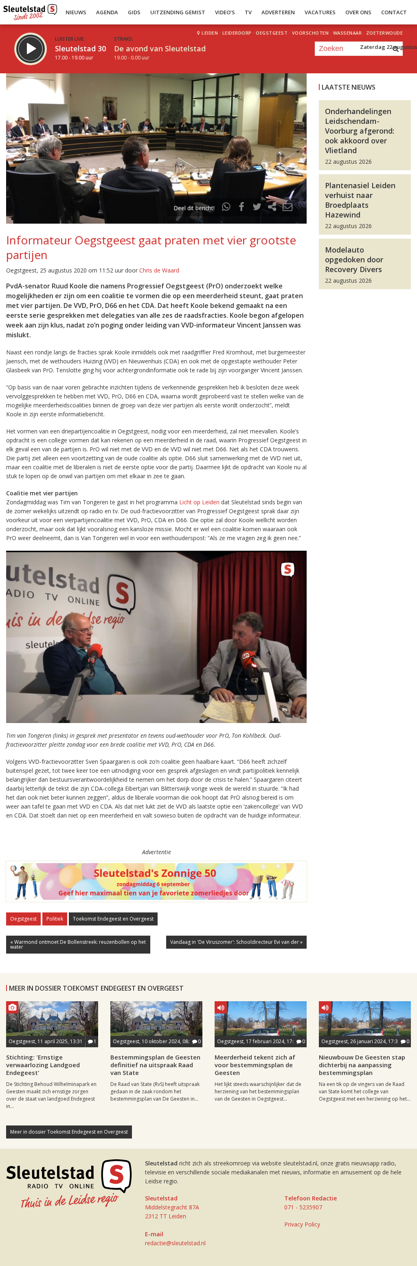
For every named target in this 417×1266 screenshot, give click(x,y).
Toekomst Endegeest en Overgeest (113, 918)
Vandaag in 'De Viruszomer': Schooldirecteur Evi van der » (236, 942)
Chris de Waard (159, 270)
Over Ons (358, 12)
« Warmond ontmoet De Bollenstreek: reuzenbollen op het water (78, 944)
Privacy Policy (302, 1224)
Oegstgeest (23, 918)
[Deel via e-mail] (287, 208)
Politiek (54, 918)
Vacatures (320, 12)
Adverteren (278, 12)
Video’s (225, 12)
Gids (134, 12)
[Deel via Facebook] (242, 208)
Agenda (107, 12)
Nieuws (76, 12)
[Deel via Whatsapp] (226, 208)
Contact (394, 12)
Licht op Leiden (199, 502)
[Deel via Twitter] (257, 208)
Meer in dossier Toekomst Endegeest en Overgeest (69, 1131)
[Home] (30, 10)
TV (248, 12)
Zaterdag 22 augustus (388, 47)
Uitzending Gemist (177, 12)
